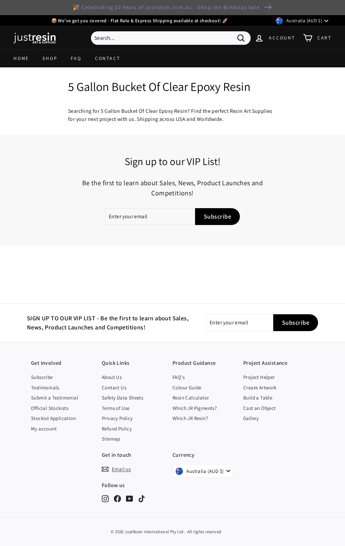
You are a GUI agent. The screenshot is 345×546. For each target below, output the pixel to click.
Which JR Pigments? (194, 408)
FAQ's (178, 377)
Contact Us (114, 387)
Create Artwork (260, 387)
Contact (107, 58)
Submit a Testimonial (54, 397)
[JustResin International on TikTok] (141, 498)
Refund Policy (117, 428)
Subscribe (42, 377)
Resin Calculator (190, 397)
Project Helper (259, 377)
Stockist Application (53, 418)
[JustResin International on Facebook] (117, 498)
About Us (112, 377)
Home (21, 58)
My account (44, 428)
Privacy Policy (117, 418)
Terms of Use (116, 408)
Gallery (251, 418)
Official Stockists (49, 408)
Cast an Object (259, 408)
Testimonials (45, 387)
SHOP (49, 58)
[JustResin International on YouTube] (129, 498)
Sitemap (111, 439)
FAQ (76, 58)
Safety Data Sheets (122, 397)
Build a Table (257, 397)
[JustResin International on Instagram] (105, 498)
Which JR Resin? (190, 418)
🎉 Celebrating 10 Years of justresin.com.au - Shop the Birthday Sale (166, 7)
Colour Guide (186, 387)
